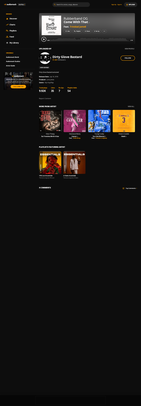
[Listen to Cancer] (75, 121)
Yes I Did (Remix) (99, 136)
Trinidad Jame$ (78, 26)
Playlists (13, 30)
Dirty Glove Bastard (67, 56)
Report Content (45, 98)
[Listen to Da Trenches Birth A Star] (50, 121)
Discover (13, 18)
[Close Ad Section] (31, 74)
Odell (123, 136)
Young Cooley (99, 134)
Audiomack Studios (13, 61)
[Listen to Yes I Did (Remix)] (99, 121)
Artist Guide (10, 66)
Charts (12, 24)
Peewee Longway (101, 138)
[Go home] (10, 4)
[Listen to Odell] (124, 121)
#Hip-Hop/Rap (44, 67)
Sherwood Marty (74, 134)
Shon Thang (50, 134)
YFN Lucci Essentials (45, 176)
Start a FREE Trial (18, 86)
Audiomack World (12, 57)
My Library (14, 43)
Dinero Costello (124, 134)
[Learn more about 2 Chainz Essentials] (74, 163)
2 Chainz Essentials (69, 176)
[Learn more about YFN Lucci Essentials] (50, 163)
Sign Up (113, 4)
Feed (11, 36)
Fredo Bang (76, 138)
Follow (128, 58)
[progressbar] (90, 39)
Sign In (119, 4)
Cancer (74, 136)
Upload (132, 4)
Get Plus (22, 4)
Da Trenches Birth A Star (50, 136)
